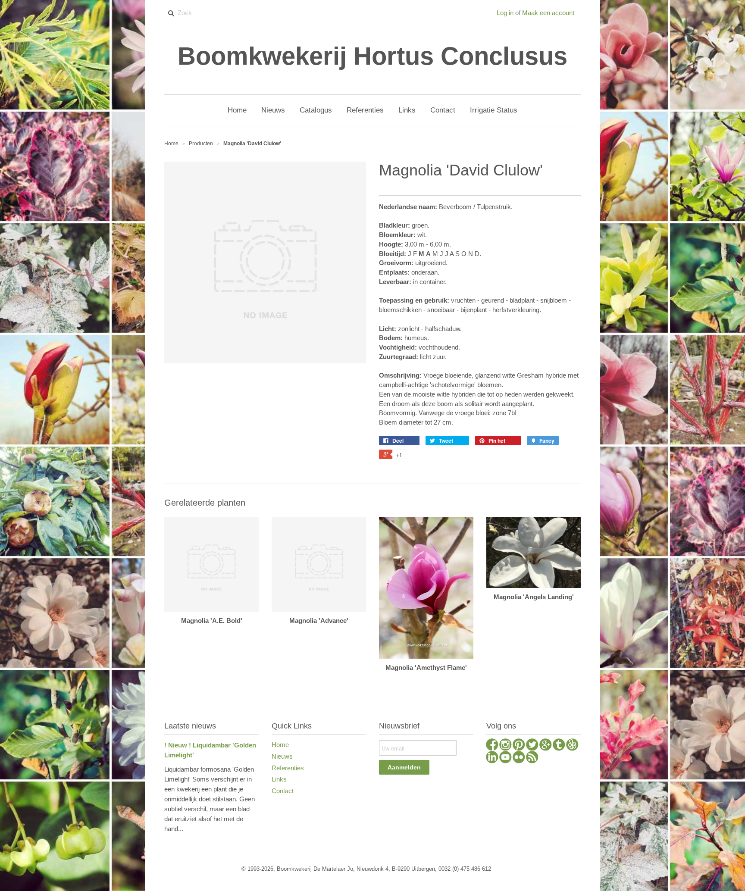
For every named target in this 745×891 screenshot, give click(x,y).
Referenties (288, 768)
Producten (201, 144)
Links (279, 779)
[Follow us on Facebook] (492, 746)
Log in (505, 12)
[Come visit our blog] (559, 746)
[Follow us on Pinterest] (519, 746)
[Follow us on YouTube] (505, 758)
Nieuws (282, 756)
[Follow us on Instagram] (505, 746)
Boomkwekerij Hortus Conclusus (372, 56)
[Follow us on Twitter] (532, 746)
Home (280, 744)
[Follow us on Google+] (545, 746)
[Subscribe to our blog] (532, 758)
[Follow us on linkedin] (492, 758)
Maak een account (548, 12)
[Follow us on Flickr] (519, 758)
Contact (283, 790)
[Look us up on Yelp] (572, 746)
